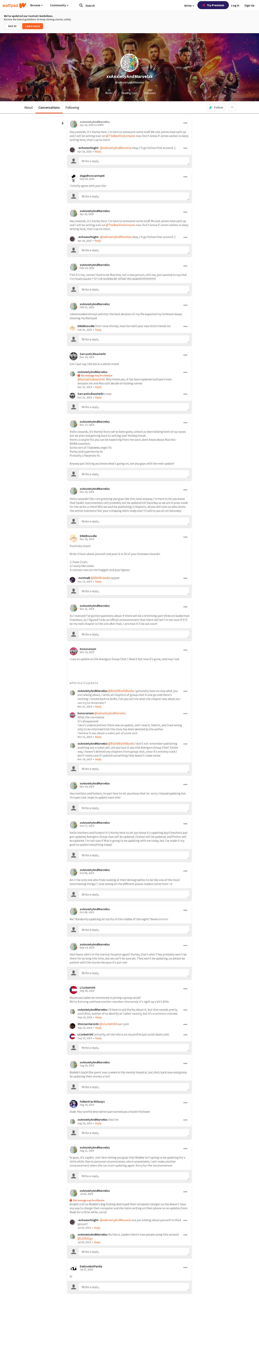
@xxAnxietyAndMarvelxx (115, 148)
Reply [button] (98, 151)
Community (58, 5)
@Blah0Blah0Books (121, 691)
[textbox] (134, 161)
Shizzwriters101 (88, 1024)
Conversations (49, 107)
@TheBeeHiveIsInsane (120, 136)
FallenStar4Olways (92, 1101)
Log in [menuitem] (235, 5)
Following (72, 107)
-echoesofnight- (89, 148)
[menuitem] (216, 107)
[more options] (185, 123)
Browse (35, 5)
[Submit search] (81, 5)
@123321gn (85, 1238)
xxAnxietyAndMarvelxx (95, 211)
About (28, 107)
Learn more (32, 26)
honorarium (88, 649)
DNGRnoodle (86, 326)
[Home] (14, 5)
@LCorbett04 (108, 1024)
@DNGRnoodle (100, 578)
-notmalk (84, 578)
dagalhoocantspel (92, 175)
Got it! (12, 26)
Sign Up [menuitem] (249, 5)
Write (188, 5)
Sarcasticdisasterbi (93, 354)
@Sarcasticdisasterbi (91, 379)
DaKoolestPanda (91, 1266)
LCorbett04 (87, 987)
